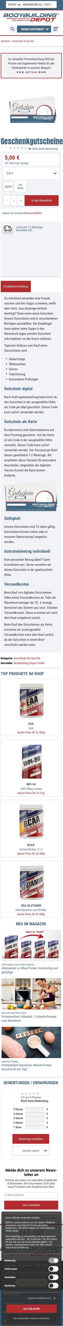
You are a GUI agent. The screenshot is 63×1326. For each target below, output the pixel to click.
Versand (24, 163)
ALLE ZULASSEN (31, 1308)
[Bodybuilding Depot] (31, 18)
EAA (31, 724)
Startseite (5, 41)
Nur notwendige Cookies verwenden (31, 1318)
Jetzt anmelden (31, 1205)
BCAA (31, 845)
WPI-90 (31, 784)
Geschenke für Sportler (23, 41)
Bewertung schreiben (31, 1139)
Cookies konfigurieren (39, 1298)
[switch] (53, 1269)
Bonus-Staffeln (32, 213)
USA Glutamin (31, 906)
